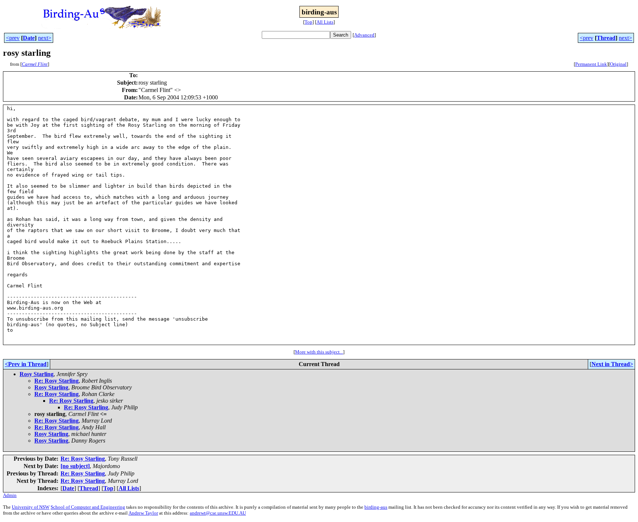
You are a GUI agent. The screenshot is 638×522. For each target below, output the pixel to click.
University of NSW (30, 507)
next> (44, 38)
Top (308, 22)
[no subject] (75, 466)
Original (618, 64)
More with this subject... (319, 352)
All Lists (324, 22)
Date (29, 38)
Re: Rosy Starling (56, 381)
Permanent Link (591, 64)
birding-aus (375, 507)
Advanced (364, 35)
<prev (13, 38)
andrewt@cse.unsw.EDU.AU (218, 513)
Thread (606, 38)
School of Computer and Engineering (88, 507)
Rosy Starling (37, 374)
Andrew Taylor (143, 513)
